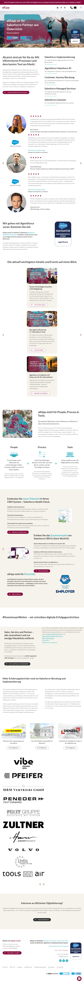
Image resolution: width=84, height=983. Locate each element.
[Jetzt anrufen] (71, 7)
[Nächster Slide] (80, 163)
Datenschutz (28, 967)
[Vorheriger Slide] (3, 163)
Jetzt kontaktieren (43, 920)
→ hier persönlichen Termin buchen (57, 946)
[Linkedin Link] (57, 7)
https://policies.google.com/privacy (52, 636)
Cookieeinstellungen (40, 967)
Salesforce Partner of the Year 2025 (56, 941)
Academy (19, 967)
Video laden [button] (45, 640)
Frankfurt (65, 950)
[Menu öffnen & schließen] (81, 8)
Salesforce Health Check (19, 532)
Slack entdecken (43, 571)
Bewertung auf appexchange (36, 150)
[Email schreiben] (75, 7)
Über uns (12, 967)
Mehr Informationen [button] (48, 638)
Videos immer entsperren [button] (49, 642)
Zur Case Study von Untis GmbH (18, 664)
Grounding (60, 967)
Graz (56, 950)
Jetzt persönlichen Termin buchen (17, 92)
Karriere (5, 967)
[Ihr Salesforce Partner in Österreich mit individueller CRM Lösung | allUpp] (6, 7)
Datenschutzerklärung (53, 634)
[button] (79, 978)
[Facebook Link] (61, 7)
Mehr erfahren (16, 594)
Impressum (51, 967)
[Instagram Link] (64, 7)
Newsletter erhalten (13, 953)
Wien (60, 950)
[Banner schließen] (80, 2)
